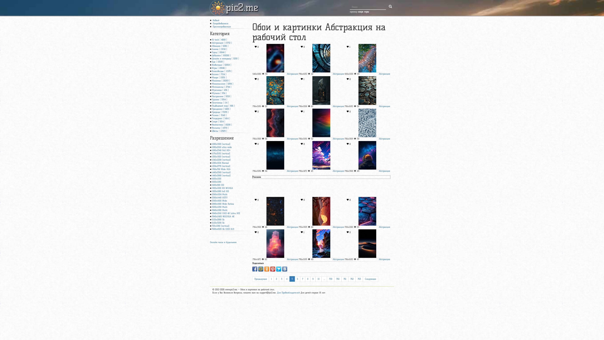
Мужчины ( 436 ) (220, 90)
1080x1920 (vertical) (221, 144)
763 (359, 279)
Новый (215, 20)
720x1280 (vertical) (220, 226)
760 (337, 279)
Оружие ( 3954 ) (219, 99)
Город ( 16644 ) (219, 52)
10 (318, 279)
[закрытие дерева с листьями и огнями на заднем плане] (275, 90)
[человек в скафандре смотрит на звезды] (367, 155)
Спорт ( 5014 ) (218, 121)
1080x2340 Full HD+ (221, 150)
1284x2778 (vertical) (221, 166)
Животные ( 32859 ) (221, 65)
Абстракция (292, 74)
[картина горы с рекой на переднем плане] (321, 243)
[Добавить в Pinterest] (272, 269)
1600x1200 (216, 178)
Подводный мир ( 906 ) (223, 106)
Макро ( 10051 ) (219, 77)
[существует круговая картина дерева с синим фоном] (321, 58)
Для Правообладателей (288, 292)
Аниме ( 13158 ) (219, 49)
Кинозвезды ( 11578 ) (222, 71)
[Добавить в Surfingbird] (278, 269)
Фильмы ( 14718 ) (220, 128)
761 (345, 279)
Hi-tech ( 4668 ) (219, 39)
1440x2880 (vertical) (221, 175)
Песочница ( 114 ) (220, 102)
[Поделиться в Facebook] (254, 269)
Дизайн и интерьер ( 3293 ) (225, 58)
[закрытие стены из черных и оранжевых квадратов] (275, 211)
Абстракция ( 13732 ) (222, 43)
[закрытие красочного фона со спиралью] (275, 58)
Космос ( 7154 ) (219, 74)
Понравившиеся (220, 23)
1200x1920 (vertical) (221, 156)
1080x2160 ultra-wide (222, 147)
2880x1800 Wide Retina (223, 204)
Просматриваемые (221, 26)
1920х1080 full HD (220, 191)
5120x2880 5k (218, 219)
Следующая (370, 279)
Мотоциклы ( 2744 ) (221, 87)
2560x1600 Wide (219, 200)
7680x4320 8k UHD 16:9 (223, 229)
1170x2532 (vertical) (221, 153)
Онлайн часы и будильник (223, 242)
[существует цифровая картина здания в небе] (275, 243)
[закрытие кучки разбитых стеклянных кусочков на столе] (367, 90)
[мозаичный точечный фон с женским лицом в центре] (275, 123)
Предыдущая (260, 279)
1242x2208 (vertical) (221, 160)
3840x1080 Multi (219, 210)
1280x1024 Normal (220, 163)
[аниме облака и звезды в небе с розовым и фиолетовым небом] (321, 155)
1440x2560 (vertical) (221, 172)
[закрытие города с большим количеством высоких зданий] (275, 155)
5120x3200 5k (218, 222)
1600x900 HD (218, 185)
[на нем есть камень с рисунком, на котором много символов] (321, 90)
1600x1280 (216, 182)
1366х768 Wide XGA (221, 169)
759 (330, 279)
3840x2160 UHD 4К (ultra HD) (226, 213)
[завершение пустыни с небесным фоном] (367, 243)
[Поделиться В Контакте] (284, 269)
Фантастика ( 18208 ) (222, 124)
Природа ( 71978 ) (220, 112)
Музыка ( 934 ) (219, 93)
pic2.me (242, 4)
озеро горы (363, 11)
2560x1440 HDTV (220, 197)
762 (352, 279)
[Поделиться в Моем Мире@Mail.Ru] (260, 269)
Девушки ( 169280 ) (221, 55)
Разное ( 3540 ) (219, 115)
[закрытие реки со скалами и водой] (367, 58)
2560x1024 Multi (219, 194)
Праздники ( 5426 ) (221, 109)
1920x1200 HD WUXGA (222, 188)
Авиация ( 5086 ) (220, 46)
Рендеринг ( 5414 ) (221, 118)
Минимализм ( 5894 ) (222, 83)
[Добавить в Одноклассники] (266, 269)
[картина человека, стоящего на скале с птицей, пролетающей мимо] (321, 211)
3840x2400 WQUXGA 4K (223, 216)
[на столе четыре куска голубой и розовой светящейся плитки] (367, 211)
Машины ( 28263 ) (221, 80)
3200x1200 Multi (219, 207)
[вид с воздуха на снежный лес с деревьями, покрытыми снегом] (367, 123)
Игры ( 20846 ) (219, 68)
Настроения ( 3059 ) (221, 96)
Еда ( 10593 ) (218, 61)
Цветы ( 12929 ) (219, 131)
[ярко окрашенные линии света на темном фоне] (321, 123)
